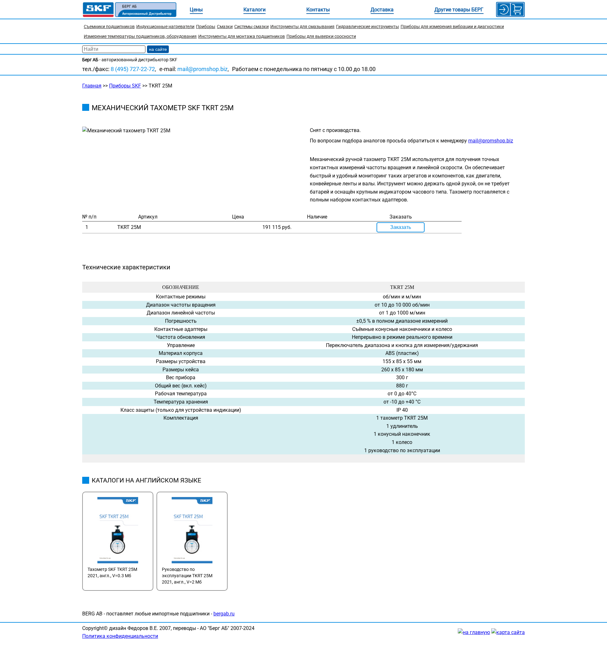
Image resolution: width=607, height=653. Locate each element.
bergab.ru (224, 614)
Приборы (205, 26)
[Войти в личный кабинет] (503, 9)
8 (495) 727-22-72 (133, 69)
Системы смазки (251, 26)
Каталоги (254, 10)
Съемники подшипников (109, 26)
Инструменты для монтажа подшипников (241, 36)
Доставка (382, 10)
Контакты (318, 10)
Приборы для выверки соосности (321, 36)
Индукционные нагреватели (165, 26)
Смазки (225, 26)
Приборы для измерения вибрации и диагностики (452, 26)
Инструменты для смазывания (302, 26)
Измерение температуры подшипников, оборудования (140, 36)
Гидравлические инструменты (367, 26)
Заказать (400, 227)
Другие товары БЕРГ (458, 10)
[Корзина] (517, 9)
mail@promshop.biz (202, 69)
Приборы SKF (125, 86)
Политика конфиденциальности (120, 636)
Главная (91, 86)
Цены (196, 10)
